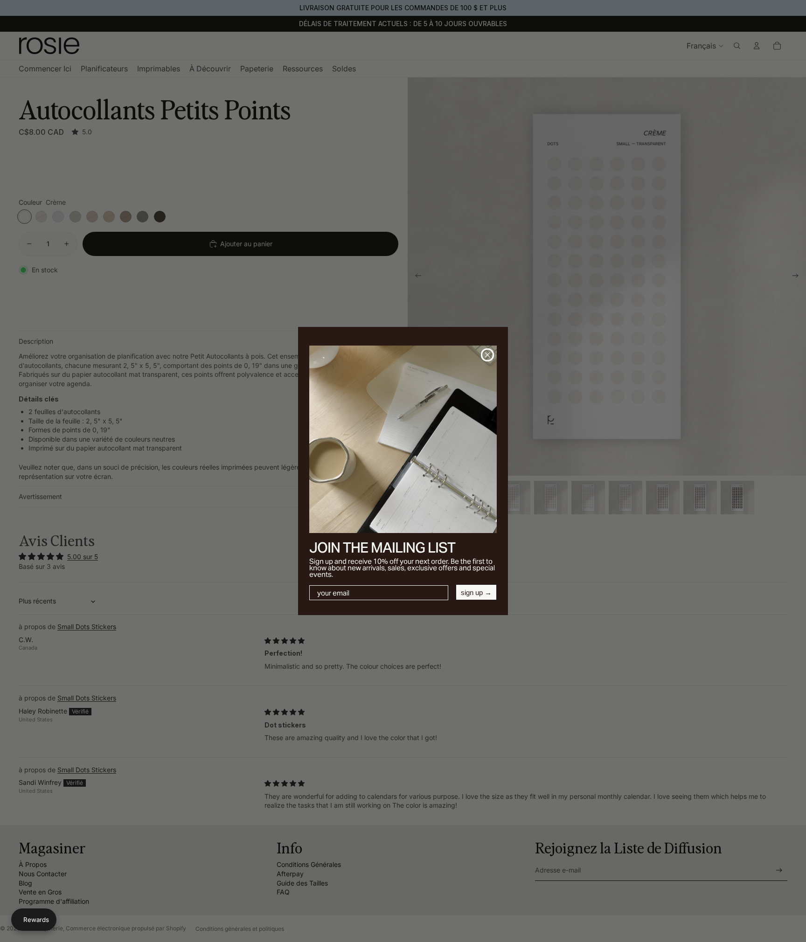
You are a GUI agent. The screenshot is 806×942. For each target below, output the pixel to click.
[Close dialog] (487, 354)
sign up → (476, 592)
